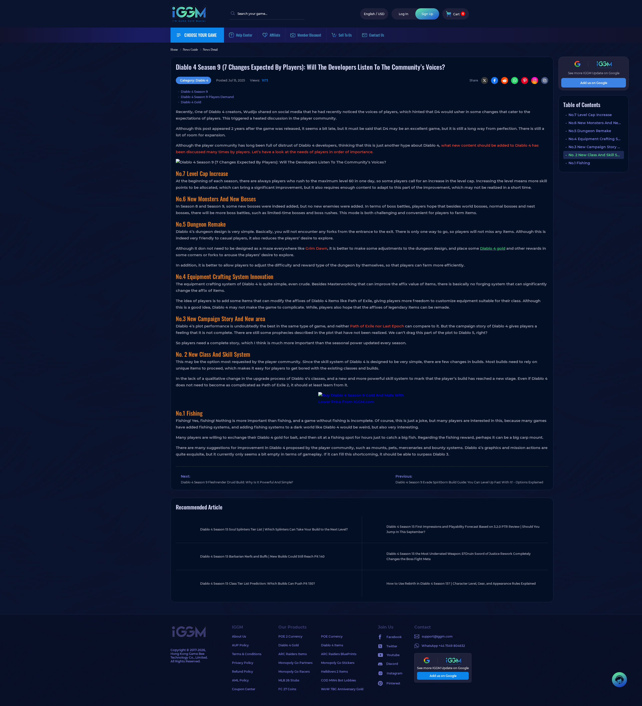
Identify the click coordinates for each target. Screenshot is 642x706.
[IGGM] (189, 21)
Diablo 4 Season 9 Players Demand (207, 97)
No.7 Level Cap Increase (590, 115)
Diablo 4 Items (332, 645)
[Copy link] (544, 80)
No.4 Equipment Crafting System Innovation (596, 139)
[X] (484, 80)
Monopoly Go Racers (294, 671)
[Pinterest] (524, 80)
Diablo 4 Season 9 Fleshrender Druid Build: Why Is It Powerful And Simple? (237, 482)
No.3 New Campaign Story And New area (596, 147)
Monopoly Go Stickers (337, 663)
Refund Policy (242, 671)
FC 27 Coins (287, 689)
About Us (239, 636)
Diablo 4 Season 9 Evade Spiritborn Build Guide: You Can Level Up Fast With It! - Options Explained (469, 482)
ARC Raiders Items (292, 654)
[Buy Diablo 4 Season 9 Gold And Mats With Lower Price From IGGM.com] (362, 398)
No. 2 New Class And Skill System (596, 155)
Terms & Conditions (246, 654)
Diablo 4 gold (492, 248)
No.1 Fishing (579, 163)
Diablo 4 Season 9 (194, 92)
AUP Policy (240, 645)
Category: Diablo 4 (194, 80)
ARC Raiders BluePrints (338, 654)
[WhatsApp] (514, 80)
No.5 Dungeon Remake (590, 131)
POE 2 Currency (290, 636)
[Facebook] (494, 80)
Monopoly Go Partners (295, 663)
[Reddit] (504, 80)
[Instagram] (534, 80)
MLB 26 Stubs (288, 680)
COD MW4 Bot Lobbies (338, 680)
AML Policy (240, 680)
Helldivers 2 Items (334, 671)
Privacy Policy (242, 663)
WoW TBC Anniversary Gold (342, 689)
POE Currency (332, 636)
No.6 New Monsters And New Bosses (596, 123)
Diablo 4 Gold (191, 102)
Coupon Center (243, 689)
